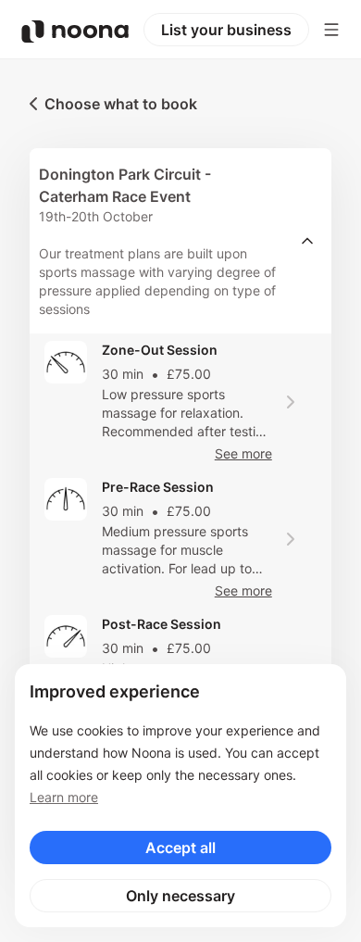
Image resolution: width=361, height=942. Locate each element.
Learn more (64, 797)
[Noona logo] (75, 31)
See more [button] (243, 453)
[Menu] (331, 29)
